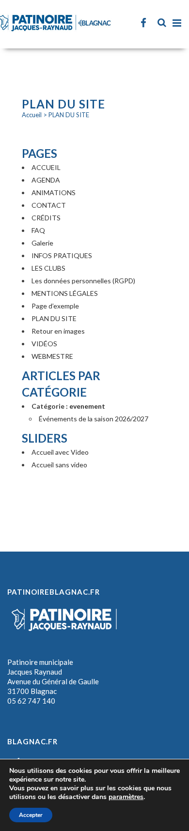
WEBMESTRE (52, 356)
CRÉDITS (46, 218)
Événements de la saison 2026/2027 (93, 419)
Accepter (31, 815)
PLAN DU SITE (54, 318)
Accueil (32, 115)
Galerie (42, 243)
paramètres (126, 797)
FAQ (38, 230)
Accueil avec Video (60, 452)
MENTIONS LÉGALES (65, 293)
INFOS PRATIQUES (62, 255)
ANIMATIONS (54, 192)
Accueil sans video (59, 465)
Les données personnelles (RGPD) (83, 281)
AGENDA (46, 180)
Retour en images (58, 331)
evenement (87, 406)
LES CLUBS (48, 268)
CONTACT (49, 205)
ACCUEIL (46, 167)
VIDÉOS (44, 343)
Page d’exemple (55, 306)
